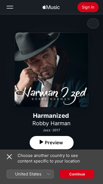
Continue (77, 174)
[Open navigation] (10, 7)
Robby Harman (51, 123)
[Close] (9, 156)
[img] (51, 7)
